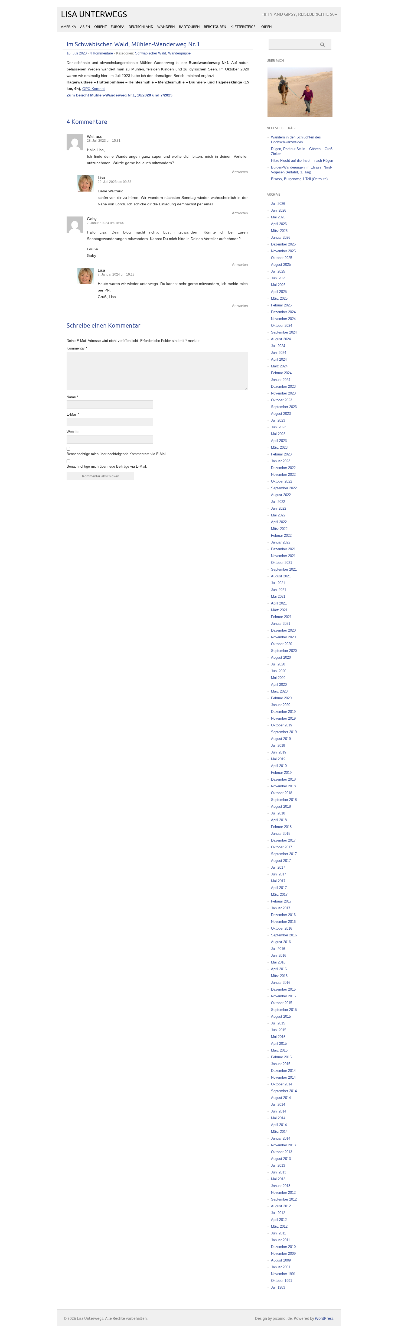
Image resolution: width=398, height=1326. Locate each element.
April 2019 (279, 766)
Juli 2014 (278, 1104)
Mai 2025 (278, 285)
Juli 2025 (278, 271)
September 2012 (284, 1199)
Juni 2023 (278, 427)
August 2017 (281, 861)
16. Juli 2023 (77, 53)
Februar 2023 (281, 454)
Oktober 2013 (281, 1152)
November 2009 (283, 1253)
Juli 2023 (278, 420)
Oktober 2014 (281, 1084)
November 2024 (283, 319)
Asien (85, 27)
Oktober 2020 (281, 644)
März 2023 (279, 447)
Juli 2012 (278, 1213)
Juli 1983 (278, 1287)
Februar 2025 (281, 305)
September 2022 (284, 488)
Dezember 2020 (283, 630)
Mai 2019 (278, 759)
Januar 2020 (280, 705)
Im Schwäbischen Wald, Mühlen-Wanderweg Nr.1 (133, 44)
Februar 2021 (281, 617)
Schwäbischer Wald (150, 53)
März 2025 (279, 298)
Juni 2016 (278, 955)
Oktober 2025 (281, 258)
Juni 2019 (278, 752)
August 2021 (281, 576)
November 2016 (283, 922)
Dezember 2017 (283, 840)
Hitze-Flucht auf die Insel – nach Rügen (302, 161)
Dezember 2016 (283, 915)
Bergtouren (215, 27)
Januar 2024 (280, 380)
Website (73, 432)
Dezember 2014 (283, 1071)
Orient (100, 27)
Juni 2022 (278, 508)
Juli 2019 (278, 745)
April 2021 (279, 603)
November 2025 (283, 251)
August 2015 (281, 1016)
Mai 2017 (278, 881)
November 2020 (283, 637)
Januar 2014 (280, 1138)
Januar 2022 (280, 542)
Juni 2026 (278, 210)
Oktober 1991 (281, 1281)
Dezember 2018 (283, 779)
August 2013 (281, 1159)
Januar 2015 (280, 1064)
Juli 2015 (278, 1023)
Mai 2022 (278, 515)
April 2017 (279, 888)
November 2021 (283, 556)
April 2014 (279, 1125)
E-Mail (73, 414)
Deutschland (141, 27)
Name (72, 397)
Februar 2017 (281, 901)
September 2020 (284, 651)
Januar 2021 (280, 624)
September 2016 (284, 935)
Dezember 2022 (283, 468)
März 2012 (279, 1226)
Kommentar (77, 348)
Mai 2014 (278, 1118)
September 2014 (284, 1091)
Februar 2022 (281, 535)
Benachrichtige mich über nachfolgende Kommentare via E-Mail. (117, 454)
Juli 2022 (278, 502)
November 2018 (283, 786)
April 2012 (279, 1220)
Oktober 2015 (281, 1003)
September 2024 (284, 332)
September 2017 (284, 854)
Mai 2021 (278, 596)
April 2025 (279, 292)
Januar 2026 (280, 237)
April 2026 (279, 224)
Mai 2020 (278, 678)
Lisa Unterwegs (94, 14)
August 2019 (281, 739)
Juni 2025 (278, 278)
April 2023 (279, 441)
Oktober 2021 (281, 563)
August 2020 (281, 657)
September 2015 (284, 1010)
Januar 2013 (280, 1186)
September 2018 (284, 800)
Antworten (240, 172)
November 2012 (283, 1193)
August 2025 (281, 265)
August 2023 (281, 414)
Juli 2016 (278, 949)
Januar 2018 (280, 834)
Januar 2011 (280, 1240)
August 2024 (281, 339)
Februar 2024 (281, 373)
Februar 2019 (281, 773)
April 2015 (279, 1044)
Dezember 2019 (283, 712)
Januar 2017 (280, 908)
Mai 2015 (278, 1037)
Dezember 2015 (283, 989)
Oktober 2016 (281, 928)
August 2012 (281, 1206)
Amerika (68, 27)
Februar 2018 (281, 827)
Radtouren (189, 27)
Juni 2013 (278, 1172)
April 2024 (279, 359)
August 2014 (281, 1098)
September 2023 (284, 407)
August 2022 (281, 495)
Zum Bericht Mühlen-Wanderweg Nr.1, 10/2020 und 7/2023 (119, 95)
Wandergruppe (179, 53)
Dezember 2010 (283, 1247)
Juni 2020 (278, 671)
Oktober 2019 (281, 725)
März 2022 (279, 529)
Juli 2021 (278, 583)
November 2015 (283, 996)
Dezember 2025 (283, 244)
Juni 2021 (278, 590)
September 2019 (284, 732)
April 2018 (279, 820)
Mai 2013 (278, 1179)
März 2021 (279, 610)
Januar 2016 (280, 983)
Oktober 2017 (281, 847)
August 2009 (281, 1260)
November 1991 (283, 1274)
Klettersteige (242, 27)
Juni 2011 (278, 1233)
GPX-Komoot (93, 88)
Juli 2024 (278, 346)
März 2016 (279, 976)
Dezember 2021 (283, 549)
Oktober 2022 (281, 481)
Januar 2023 (280, 461)
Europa (118, 27)
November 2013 (283, 1145)
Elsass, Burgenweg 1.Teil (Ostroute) (299, 179)
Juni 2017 (278, 874)
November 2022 (283, 475)
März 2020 (279, 691)
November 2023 (283, 393)
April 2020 (279, 685)
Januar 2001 (280, 1267)
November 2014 (283, 1077)
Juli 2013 (278, 1165)
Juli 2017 (278, 867)
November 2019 (283, 718)
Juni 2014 (278, 1111)
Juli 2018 (278, 813)
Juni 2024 (278, 353)
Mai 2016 (278, 962)
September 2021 (284, 569)
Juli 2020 (278, 664)
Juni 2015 (278, 1030)
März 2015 (279, 1050)
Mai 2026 (278, 217)
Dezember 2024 (283, 312)
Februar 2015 (281, 1057)
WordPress (324, 1319)
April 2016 (279, 969)
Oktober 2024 (281, 326)
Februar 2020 (281, 698)
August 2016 (281, 942)
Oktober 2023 (281, 400)
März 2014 (279, 1132)
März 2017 (279, 894)
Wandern (166, 27)
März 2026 (279, 231)
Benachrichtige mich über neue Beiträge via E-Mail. (107, 466)
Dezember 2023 (283, 386)
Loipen (265, 27)
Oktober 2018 (281, 793)
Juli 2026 (278, 204)
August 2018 (281, 806)
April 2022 (279, 522)
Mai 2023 (278, 434)
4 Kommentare (101, 53)
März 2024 (279, 366)
